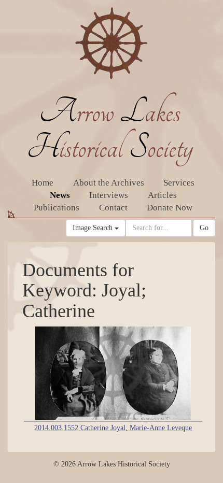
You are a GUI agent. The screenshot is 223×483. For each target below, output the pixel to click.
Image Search (94, 228)
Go (204, 228)
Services (178, 183)
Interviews (108, 195)
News (60, 195)
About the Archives (108, 183)
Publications (56, 207)
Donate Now (169, 207)
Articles (162, 195)
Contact (113, 207)
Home (42, 183)
